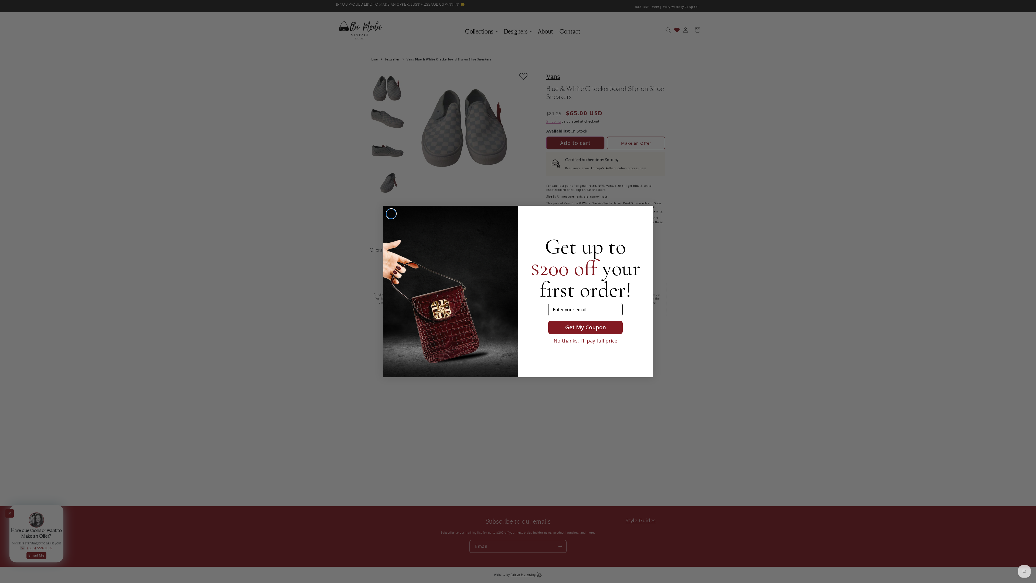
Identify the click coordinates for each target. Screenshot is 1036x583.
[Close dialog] (391, 214)
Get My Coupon (585, 327)
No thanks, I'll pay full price (585, 340)
